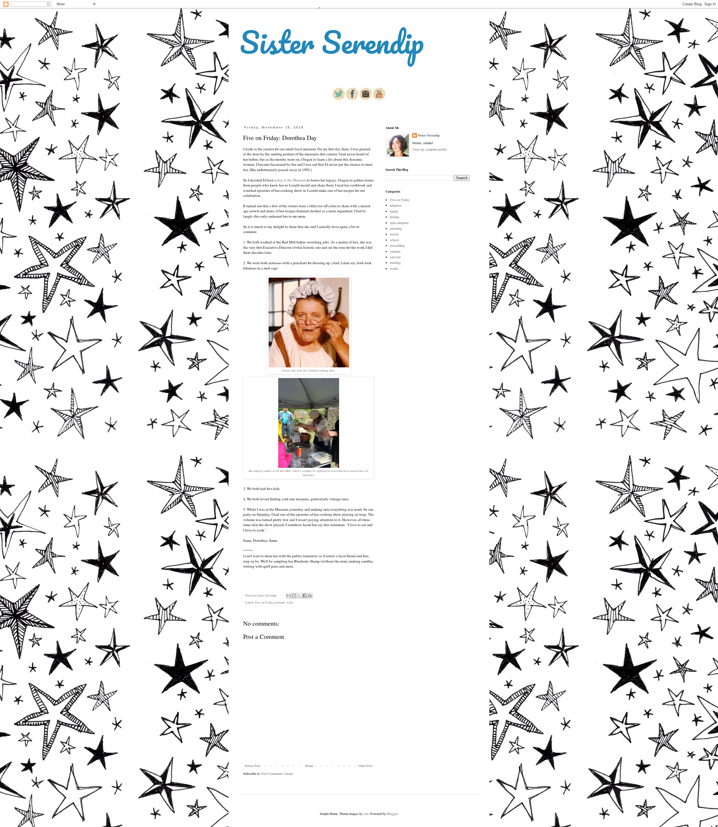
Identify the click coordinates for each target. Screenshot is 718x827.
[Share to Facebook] (304, 595)
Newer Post (252, 765)
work (290, 602)
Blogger (392, 813)
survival (395, 257)
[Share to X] (299, 595)
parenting (396, 228)
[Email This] (288, 595)
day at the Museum (291, 180)
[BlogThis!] (294, 595)
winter (394, 268)
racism (394, 234)
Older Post (365, 765)
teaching (395, 262)
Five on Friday (264, 602)
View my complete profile (429, 149)
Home (309, 765)
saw (366, 813)
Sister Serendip (332, 41)
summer (395, 251)
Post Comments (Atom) (277, 773)
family (394, 211)
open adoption (399, 222)
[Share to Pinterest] (310, 595)
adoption (395, 205)
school (394, 240)
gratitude (279, 602)
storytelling (397, 245)
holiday (395, 217)
